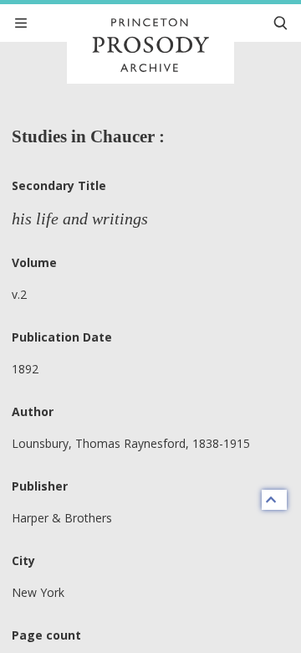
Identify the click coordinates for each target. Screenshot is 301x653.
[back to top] (274, 500)
